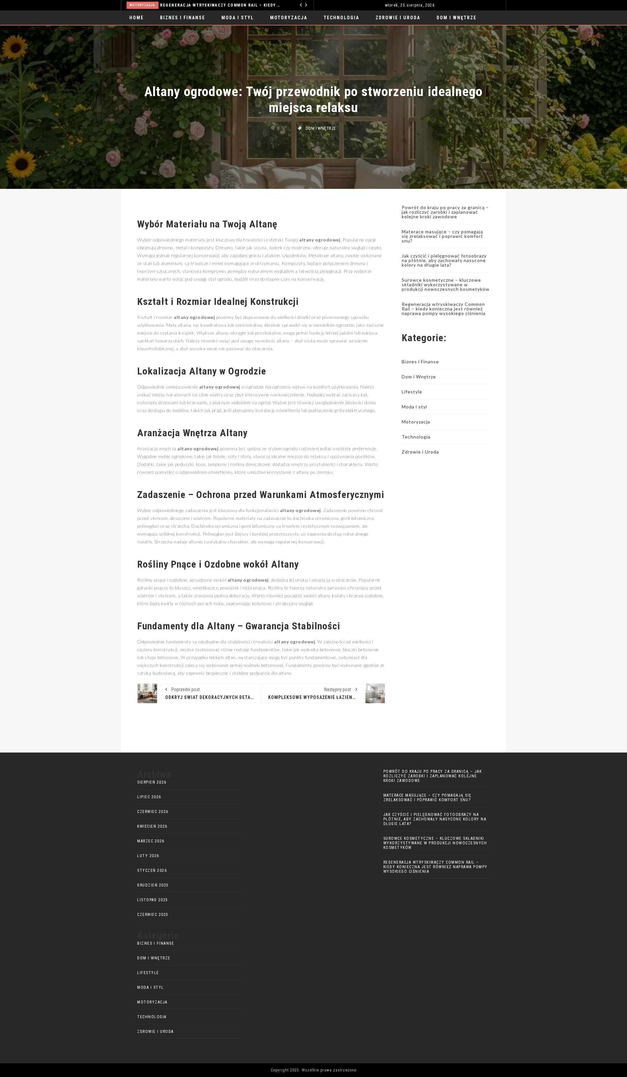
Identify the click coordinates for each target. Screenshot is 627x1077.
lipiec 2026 (149, 797)
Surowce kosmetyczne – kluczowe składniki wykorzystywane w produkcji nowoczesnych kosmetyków (446, 284)
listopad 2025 (152, 900)
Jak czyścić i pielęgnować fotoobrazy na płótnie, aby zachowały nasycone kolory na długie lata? (444, 260)
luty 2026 (148, 855)
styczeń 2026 (152, 870)
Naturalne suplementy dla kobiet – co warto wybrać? (237, 5)
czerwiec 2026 (153, 811)
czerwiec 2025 (153, 914)
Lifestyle (412, 391)
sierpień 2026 (152, 782)
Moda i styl (237, 17)
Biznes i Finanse (182, 17)
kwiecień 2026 (152, 826)
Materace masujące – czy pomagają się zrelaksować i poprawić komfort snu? (442, 236)
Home (136, 17)
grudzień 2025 (153, 885)
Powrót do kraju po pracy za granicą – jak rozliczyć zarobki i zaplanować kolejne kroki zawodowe (445, 212)
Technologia (341, 17)
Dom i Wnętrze (456, 17)
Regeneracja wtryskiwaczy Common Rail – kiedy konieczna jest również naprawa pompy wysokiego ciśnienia (444, 308)
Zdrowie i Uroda (156, 5)
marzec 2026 (151, 841)
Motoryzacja (288, 17)
